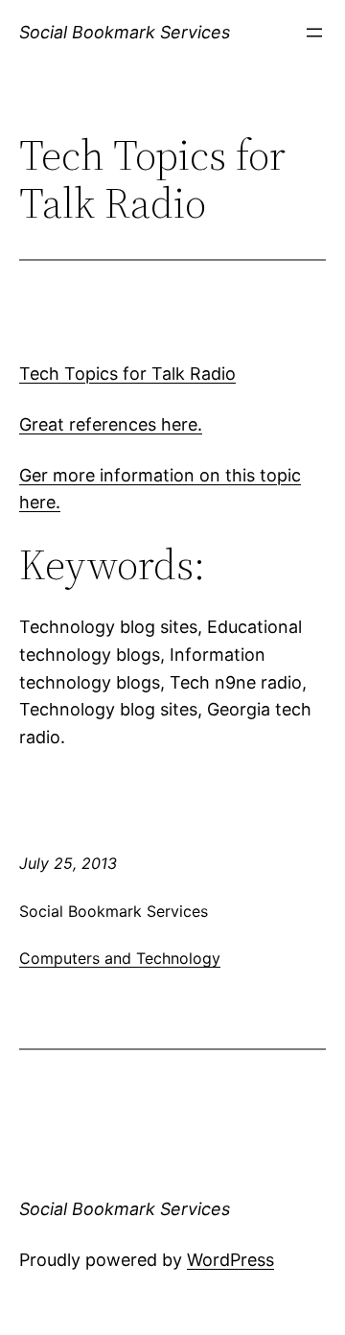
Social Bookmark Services (124, 32)
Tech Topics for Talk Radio (127, 373)
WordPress (230, 1260)
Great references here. (110, 424)
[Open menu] (314, 32)
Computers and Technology (119, 958)
